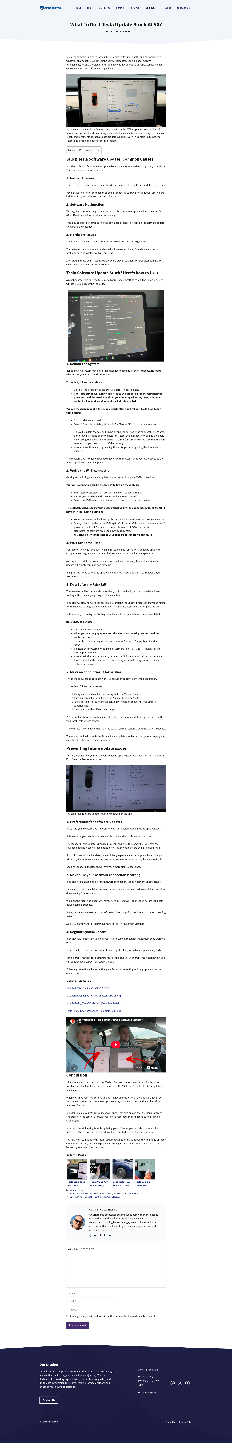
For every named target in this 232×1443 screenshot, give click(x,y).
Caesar (127, 31)
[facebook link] (187, 1383)
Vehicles (151, 8)
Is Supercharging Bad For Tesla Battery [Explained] (93, 995)
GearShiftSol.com (50, 1421)
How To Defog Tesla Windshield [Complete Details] (93, 1003)
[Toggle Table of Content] (96, 150)
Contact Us (183, 8)
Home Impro (104, 8)
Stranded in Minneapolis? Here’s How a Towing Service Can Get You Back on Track (107, 1193)
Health (120, 8)
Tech (89, 8)
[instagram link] (173, 1383)
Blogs (167, 8)
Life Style (135, 8)
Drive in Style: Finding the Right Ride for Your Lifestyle (95, 1196)
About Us (170, 1422)
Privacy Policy (186, 1422)
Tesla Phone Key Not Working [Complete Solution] (93, 1010)
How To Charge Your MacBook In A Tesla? (88, 988)
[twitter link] (180, 1383)
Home (78, 8)
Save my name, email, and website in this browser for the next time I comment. (112, 1316)
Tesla (80, 1190)
